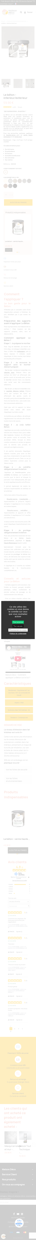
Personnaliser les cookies (18, 630)
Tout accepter (18, 622)
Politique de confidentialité (18, 633)
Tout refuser (18, 626)
